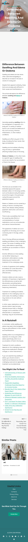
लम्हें (4, 462)
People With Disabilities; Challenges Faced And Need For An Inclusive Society (14, 385)
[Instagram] (9, 536)
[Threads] (24, 536)
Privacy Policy (14, 494)
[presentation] (14, 451)
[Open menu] (24, 2)
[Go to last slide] (4, 458)
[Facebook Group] (12, 536)
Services (14, 499)
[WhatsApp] (18, 536)
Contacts (14, 492)
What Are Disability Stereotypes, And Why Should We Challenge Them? (15, 379)
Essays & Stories (15, 6)
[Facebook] (3, 536)
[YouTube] (15, 536)
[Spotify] (21, 536)
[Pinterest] (14, 539)
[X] (6, 536)
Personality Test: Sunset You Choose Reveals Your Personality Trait (21, 424)
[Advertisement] (14, 46)
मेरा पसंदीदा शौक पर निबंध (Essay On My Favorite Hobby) (6, 423)
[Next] (24, 458)
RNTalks (11, 30)
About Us (14, 497)
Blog (9, 6)
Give (14, 489)
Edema (18, 95)
